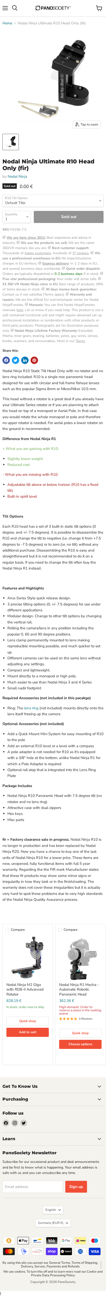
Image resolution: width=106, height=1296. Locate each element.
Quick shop (27, 1021)
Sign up (76, 1186)
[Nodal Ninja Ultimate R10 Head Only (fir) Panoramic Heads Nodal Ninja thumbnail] (10, 142)
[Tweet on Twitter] (15, 360)
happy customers (38, 253)
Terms (80, 341)
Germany (50, 1223)
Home (7, 23)
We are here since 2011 (26, 237)
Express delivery (55, 263)
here (20, 310)
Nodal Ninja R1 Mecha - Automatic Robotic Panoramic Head (79, 989)
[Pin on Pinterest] (34, 360)
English (50, 1210)
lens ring (31, 708)
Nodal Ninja (17, 176)
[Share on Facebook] (6, 360)
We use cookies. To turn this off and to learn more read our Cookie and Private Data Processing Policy (53, 1273)
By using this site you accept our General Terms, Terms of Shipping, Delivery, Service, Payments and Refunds (50, 1265)
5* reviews (80, 253)
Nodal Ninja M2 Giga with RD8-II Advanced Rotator (25, 989)
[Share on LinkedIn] (25, 360)
